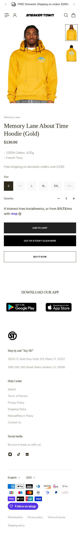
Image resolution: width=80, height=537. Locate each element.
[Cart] (73, 15)
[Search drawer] (66, 15)
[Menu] (7, 15)
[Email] (27, 454)
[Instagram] (10, 454)
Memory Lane (12, 117)
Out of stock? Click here (40, 241)
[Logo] (40, 15)
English (12, 477)
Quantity (8, 198)
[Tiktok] (18, 454)
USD (29, 477)
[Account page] (14, 15)
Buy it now (40, 257)
